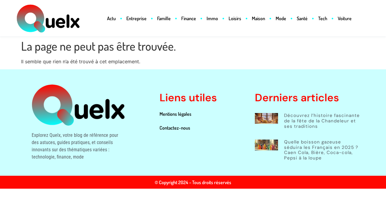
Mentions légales (175, 114)
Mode (281, 18)
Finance (188, 18)
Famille (164, 18)
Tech (322, 18)
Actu (111, 18)
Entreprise (136, 18)
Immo (212, 18)
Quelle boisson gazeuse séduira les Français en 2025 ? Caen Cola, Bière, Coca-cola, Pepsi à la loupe (321, 150)
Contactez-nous (175, 128)
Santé (302, 18)
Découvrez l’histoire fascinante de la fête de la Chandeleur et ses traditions (322, 120)
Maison (258, 18)
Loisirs (235, 18)
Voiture (345, 18)
